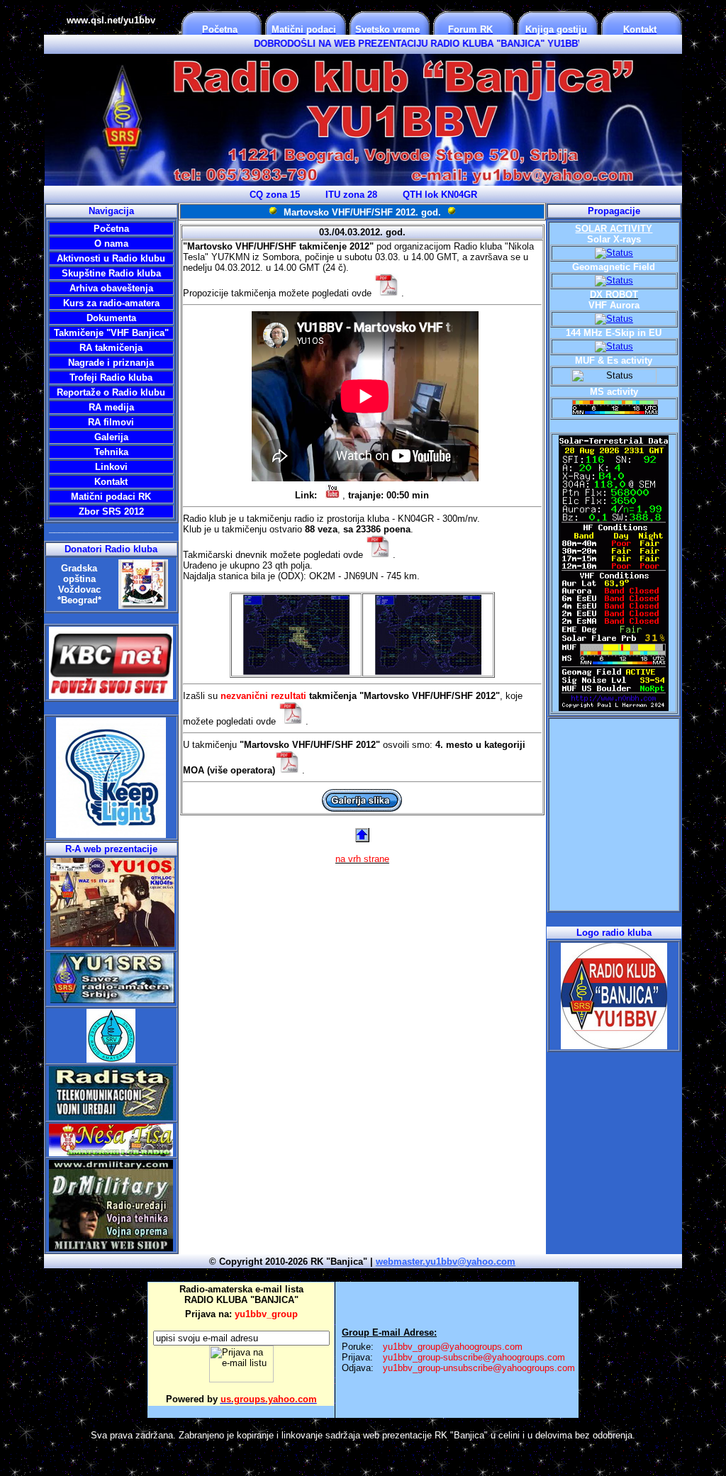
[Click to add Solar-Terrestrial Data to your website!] (614, 707)
